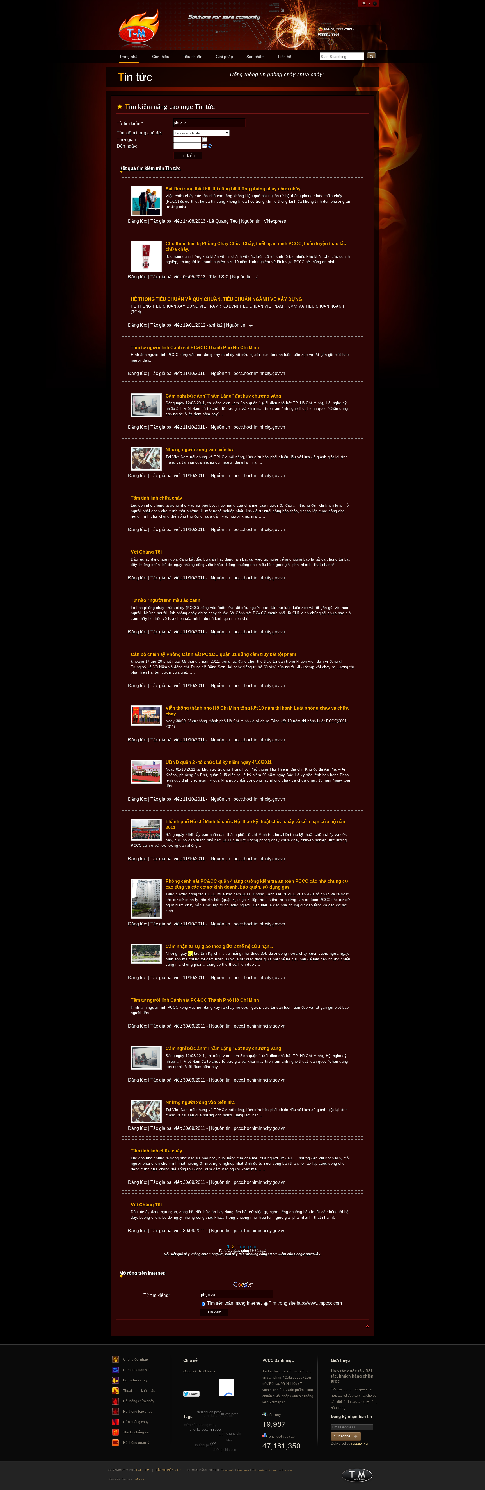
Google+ (189, 1371)
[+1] (226, 1387)
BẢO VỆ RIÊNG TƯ (168, 1470)
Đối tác (274, 1384)
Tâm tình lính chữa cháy (156, 498)
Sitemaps (276, 1402)
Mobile (139, 1479)
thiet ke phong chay (219, 1415)
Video (296, 1396)
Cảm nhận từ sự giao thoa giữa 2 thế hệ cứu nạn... (219, 946)
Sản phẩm (255, 56)
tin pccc (216, 1430)
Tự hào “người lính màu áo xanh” (167, 600)
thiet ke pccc (199, 1430)
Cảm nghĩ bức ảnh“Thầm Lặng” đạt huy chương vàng (223, 396)
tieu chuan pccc (209, 1412)
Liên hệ (284, 56)
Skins (366, 3)
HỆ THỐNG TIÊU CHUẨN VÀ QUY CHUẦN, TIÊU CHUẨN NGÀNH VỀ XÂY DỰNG (216, 299)
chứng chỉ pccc (224, 1450)
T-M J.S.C (355, 1477)
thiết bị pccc (204, 1445)
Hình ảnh (278, 1390)
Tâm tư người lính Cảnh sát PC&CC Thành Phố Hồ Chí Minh (195, 347)
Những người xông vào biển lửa (200, 449)
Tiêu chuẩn (192, 56)
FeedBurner (360, 1443)
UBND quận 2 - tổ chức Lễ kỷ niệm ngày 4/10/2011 (219, 762)
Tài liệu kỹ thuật (274, 1371)
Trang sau (247, 1246)
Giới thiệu (160, 56)
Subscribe (342, 1436)
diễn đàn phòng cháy (200, 1425)
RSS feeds (207, 1371)
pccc (213, 1442)
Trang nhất (129, 56)
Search (371, 55)
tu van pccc (229, 1414)
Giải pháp (224, 56)
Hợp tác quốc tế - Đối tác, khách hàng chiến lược (352, 1376)
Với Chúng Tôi (146, 552)
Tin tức (294, 1371)
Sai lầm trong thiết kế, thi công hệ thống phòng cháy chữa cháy (233, 188)
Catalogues (293, 1378)
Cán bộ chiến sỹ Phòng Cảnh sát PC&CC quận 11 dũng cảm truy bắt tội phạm (213, 654)
